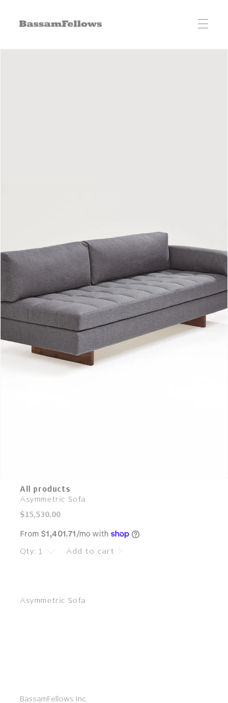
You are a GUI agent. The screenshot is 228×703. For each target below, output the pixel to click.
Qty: (28, 551)
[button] (203, 24)
